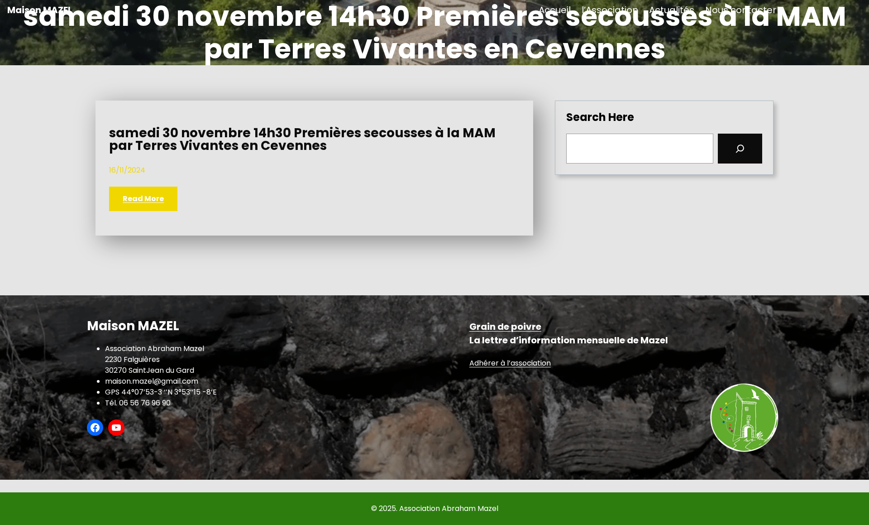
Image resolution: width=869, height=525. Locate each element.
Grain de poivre (505, 326)
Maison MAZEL (39, 10)
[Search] (740, 149)
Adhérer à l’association (510, 363)
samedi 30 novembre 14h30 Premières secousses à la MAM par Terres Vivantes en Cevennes (302, 139)
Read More (143, 198)
